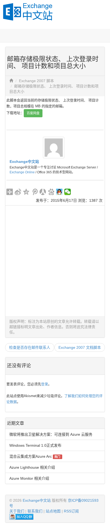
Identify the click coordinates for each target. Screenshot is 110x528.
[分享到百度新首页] (51, 192)
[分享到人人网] (43, 192)
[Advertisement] (55, 261)
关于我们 (16, 511)
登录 (44, 384)
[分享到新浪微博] (18, 192)
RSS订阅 (71, 511)
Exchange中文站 (24, 161)
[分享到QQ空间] (26, 192)
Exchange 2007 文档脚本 (79, 347)
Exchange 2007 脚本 (36, 81)
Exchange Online (22, 172)
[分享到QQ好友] (59, 192)
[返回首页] (11, 81)
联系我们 (35, 511)
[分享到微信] (67, 192)
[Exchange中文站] (53, 147)
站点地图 (53, 511)
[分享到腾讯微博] (34, 192)
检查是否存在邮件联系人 (29, 347)
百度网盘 (33, 113)
